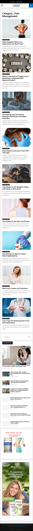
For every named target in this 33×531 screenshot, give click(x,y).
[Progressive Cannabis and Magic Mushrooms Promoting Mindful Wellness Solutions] (6, 390)
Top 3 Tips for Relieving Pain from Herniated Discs (15, 322)
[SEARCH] (29, 336)
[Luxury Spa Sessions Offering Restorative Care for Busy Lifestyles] (6, 415)
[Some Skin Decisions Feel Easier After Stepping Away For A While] (6, 407)
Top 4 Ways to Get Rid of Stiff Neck (15, 221)
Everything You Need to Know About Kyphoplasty (14, 255)
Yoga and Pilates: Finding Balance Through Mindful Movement (19, 381)
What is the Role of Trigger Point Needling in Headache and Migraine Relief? (15, 78)
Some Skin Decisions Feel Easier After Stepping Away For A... (19, 406)
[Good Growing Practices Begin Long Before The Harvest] (6, 399)
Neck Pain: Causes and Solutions (15, 288)
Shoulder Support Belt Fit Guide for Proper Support (20, 422)
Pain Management (6, 39)
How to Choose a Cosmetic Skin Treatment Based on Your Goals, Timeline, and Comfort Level (16, 365)
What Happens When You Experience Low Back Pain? (13, 43)
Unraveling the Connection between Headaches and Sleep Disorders (14, 116)
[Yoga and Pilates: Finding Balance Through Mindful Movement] (6, 382)
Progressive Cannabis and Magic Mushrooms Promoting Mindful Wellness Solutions (19, 390)
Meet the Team (19, 1)
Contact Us (12, 1)
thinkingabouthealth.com (19, 526)
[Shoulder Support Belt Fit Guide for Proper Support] (6, 423)
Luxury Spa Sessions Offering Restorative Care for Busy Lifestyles (20, 414)
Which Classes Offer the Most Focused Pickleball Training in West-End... (20, 373)
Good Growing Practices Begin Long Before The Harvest (20, 398)
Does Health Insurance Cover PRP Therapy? (15, 152)
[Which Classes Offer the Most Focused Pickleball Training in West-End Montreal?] (6, 374)
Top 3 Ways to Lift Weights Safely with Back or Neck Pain (15, 188)
